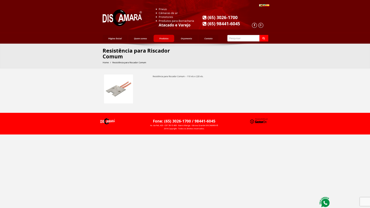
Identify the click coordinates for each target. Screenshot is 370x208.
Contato (208, 38)
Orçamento (186, 38)
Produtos (164, 38)
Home (106, 62)
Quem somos (140, 38)
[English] (264, 5)
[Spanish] (267, 5)
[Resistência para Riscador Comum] (118, 89)
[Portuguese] (260, 5)
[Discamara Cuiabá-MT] (122, 17)
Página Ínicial (115, 38)
